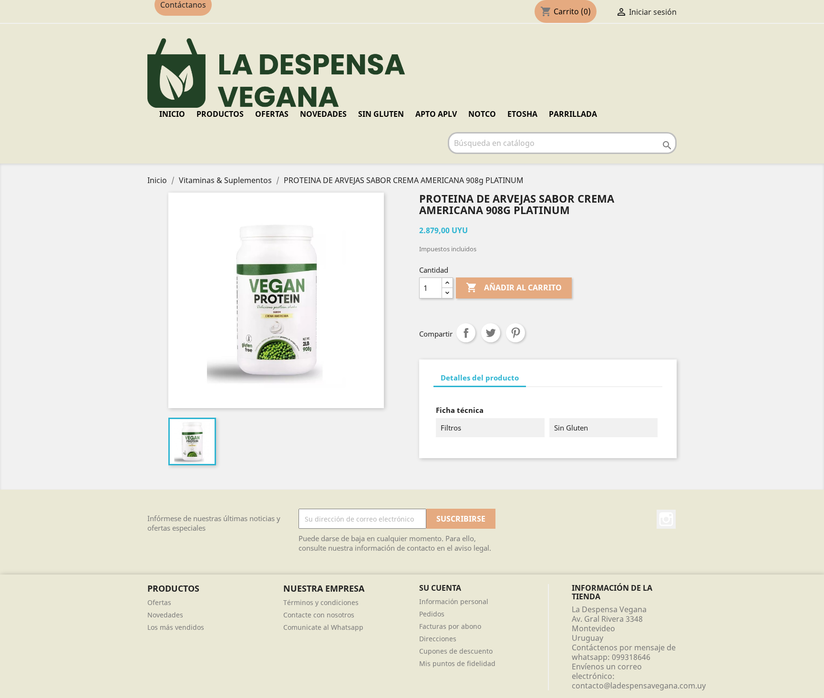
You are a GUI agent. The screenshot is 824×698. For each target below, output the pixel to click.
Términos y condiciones (321, 602)
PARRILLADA (573, 114)
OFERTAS (271, 114)
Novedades (165, 614)
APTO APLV (436, 114)
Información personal (453, 601)
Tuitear (490, 332)
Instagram (666, 519)
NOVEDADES (323, 114)
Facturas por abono (450, 626)
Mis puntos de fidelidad (457, 663)
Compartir (465, 332)
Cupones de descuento (456, 651)
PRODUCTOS (220, 114)
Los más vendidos (175, 627)
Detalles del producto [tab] (480, 377)
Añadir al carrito (514, 287)
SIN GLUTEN (381, 114)
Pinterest (515, 332)
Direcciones (437, 638)
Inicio (172, 114)
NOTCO (482, 114)
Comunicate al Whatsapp (323, 627)
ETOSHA (522, 114)
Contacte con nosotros (318, 614)
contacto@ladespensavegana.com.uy (639, 685)
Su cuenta (440, 588)
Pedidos (431, 613)
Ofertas (159, 602)
